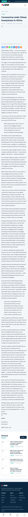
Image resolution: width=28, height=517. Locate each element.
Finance (6, 11)
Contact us (21, 495)
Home (2, 11)
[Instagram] (7, 47)
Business (3, 497)
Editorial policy (13, 497)
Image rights (13, 502)
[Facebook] (2, 47)
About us (12, 495)
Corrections (12, 500)
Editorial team (22, 497)
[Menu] (25, 5)
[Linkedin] (14, 47)
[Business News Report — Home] (5, 5)
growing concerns (15, 330)
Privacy (20, 500)
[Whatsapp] (9, 47)
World (2, 500)
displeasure (6, 166)
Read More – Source (19, 409)
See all (22, 437)
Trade (2, 502)
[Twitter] (5, 47)
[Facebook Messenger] (19, 47)
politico (3, 418)
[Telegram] (12, 47)
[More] (21, 47)
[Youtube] (16, 47)
